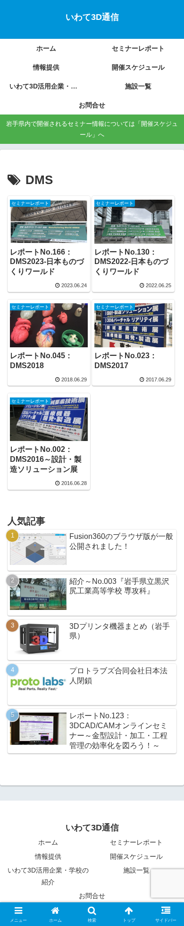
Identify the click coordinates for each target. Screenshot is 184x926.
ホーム (48, 842)
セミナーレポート (136, 842)
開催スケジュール (136, 856)
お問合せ (92, 896)
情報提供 (48, 856)
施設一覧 (136, 870)
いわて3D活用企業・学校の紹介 (48, 876)
